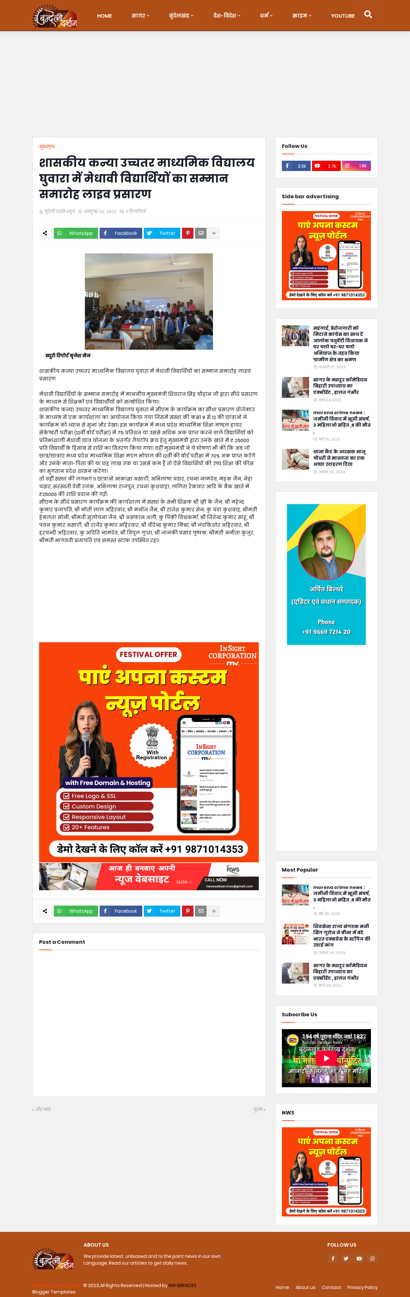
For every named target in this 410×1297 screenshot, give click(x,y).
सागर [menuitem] (138, 16)
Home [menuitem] (104, 16)
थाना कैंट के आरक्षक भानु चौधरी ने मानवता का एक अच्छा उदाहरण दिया (339, 458)
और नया (43, 1109)
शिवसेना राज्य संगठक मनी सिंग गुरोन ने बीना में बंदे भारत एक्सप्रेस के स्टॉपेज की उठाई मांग (341, 936)
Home (282, 1287)
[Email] (201, 233)
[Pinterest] (187, 233)
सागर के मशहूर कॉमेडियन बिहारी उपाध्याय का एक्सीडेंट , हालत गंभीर (340, 386)
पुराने (257, 1109)
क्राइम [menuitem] (299, 16)
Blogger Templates (54, 1292)
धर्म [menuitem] (264, 16)
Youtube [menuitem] (343, 16)
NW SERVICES (182, 1285)
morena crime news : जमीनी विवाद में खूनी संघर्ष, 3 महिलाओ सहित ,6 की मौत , (342, 422)
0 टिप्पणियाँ (136, 212)
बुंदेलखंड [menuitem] (179, 16)
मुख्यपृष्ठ (47, 147)
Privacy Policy (363, 1287)
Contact (331, 1287)
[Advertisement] (205, 86)
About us (306, 1287)
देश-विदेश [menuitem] (224, 16)
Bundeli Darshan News (57, 1285)
